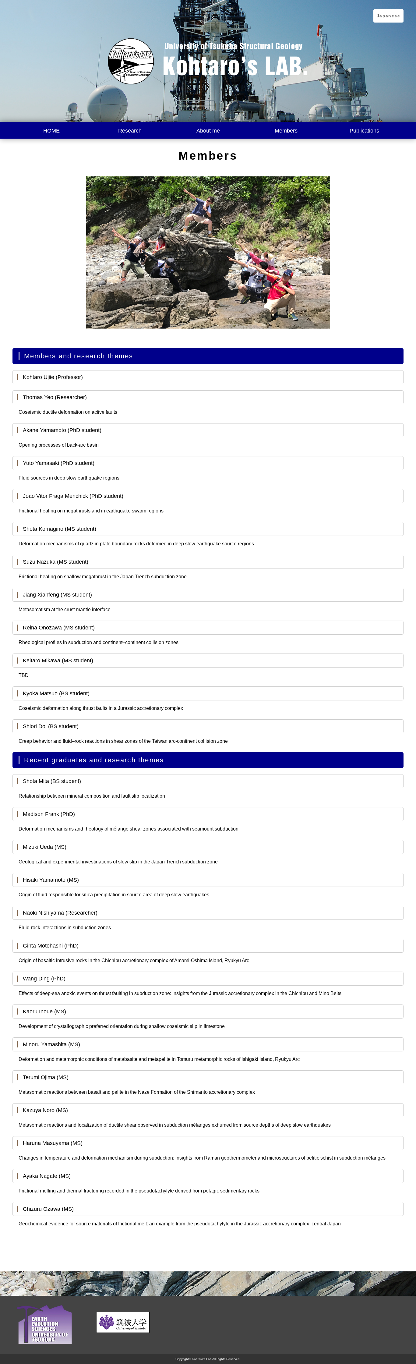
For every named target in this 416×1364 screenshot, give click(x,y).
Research (130, 131)
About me (208, 131)
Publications (364, 131)
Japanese (388, 15)
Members (286, 131)
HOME (51, 131)
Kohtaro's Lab (202, 1359)
